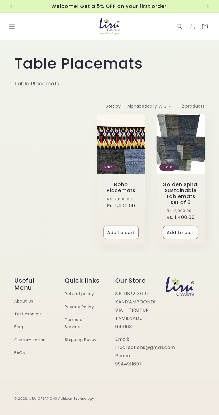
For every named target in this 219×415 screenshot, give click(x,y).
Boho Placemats (121, 188)
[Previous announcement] (11, 6)
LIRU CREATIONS (43, 398)
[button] (12, 26)
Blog (18, 327)
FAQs (19, 353)
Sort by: (113, 106)
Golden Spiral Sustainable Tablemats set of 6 (180, 194)
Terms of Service (74, 323)
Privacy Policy (79, 307)
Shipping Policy (81, 339)
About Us (23, 301)
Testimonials (28, 314)
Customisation (30, 340)
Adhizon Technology (76, 398)
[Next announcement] (208, 6)
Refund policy (79, 294)
